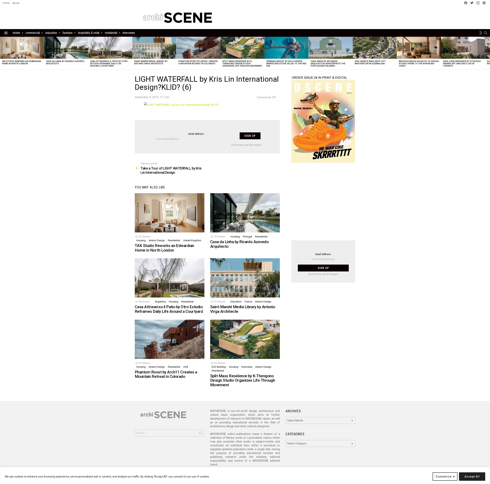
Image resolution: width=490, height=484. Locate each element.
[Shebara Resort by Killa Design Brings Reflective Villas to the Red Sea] (287, 48)
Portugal (247, 236)
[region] (245, 475)
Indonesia (246, 366)
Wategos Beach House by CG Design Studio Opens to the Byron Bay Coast (419, 63)
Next (488, 53)
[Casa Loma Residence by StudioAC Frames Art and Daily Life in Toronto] (463, 48)
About (15, 3)
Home (6, 3)
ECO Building (219, 366)
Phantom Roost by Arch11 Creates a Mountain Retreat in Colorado (198, 62)
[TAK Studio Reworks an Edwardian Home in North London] (22, 48)
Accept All (472, 476)
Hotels (16, 33)
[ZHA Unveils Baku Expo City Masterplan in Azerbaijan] (375, 48)
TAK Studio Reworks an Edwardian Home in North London (21, 62)
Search (200, 433)
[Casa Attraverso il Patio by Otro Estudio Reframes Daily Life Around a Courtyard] (110, 48)
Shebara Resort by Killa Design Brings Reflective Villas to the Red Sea (286, 63)
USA (185, 366)
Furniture (68, 33)
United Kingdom (192, 240)
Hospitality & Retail (88, 33)
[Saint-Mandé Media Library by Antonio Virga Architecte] (154, 48)
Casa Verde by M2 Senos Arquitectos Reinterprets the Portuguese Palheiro (328, 63)
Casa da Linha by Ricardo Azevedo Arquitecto (65, 62)
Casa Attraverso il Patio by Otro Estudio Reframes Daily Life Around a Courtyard (109, 63)
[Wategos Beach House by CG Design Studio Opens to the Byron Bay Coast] (419, 48)
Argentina (160, 301)
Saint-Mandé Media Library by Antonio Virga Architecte (151, 62)
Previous (2, 53)
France (248, 301)
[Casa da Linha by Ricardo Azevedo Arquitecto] (66, 48)
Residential (111, 33)
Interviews (129, 33)
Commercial (33, 33)
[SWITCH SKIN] (480, 33)
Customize (444, 476)
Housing (141, 240)
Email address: (196, 133)
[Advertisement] (323, 204)
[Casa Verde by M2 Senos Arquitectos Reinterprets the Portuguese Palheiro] (331, 48)
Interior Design (157, 240)
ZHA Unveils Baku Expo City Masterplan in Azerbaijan (370, 62)
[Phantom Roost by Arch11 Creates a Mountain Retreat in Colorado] (198, 48)
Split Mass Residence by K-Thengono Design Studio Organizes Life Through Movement (242, 63)
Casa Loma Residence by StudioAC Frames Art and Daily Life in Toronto (462, 63)
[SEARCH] (485, 33)
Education (51, 33)
